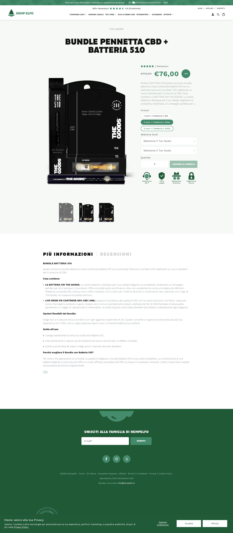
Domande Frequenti (108, 473)
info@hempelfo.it (126, 483)
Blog (200, 8)
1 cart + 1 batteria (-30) (157, 116)
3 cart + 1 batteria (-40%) (157, 128)
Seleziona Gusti (149, 134)
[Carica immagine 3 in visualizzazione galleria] (106, 212)
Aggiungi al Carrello (183, 164)
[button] (78, 14)
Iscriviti (141, 441)
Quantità (145, 157)
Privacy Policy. (21, 527)
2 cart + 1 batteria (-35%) (157, 122)
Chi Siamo (91, 473)
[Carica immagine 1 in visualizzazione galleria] (65, 212)
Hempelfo (72, 473)
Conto (82, 473)
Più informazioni (68, 254)
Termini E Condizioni (138, 473)
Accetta (189, 523)
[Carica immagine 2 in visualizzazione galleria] (86, 212)
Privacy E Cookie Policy (160, 473)
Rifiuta (214, 523)
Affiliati (210, 8)
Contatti (221, 8)
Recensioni (116, 254)
